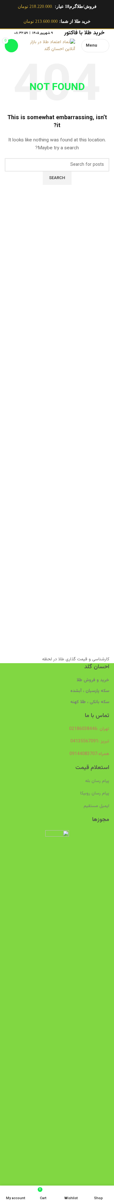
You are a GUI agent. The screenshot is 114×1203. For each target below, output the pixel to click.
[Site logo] (49, 45)
